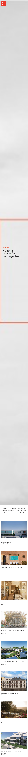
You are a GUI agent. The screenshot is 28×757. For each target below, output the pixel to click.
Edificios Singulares (8, 510)
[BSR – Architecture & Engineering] (3, 3)
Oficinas (23, 510)
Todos (5, 508)
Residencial (21, 508)
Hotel (17, 510)
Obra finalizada (20, 515)
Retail (22, 513)
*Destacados (12, 508)
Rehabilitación (14, 513)
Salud (6, 513)
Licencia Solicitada (8, 515)
